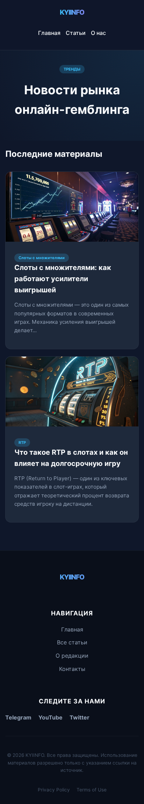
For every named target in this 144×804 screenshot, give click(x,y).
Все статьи (72, 642)
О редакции (72, 655)
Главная (49, 32)
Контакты (72, 668)
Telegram (18, 717)
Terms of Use (92, 789)
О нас (98, 32)
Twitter (79, 717)
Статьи (76, 32)
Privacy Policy (54, 789)
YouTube (50, 717)
